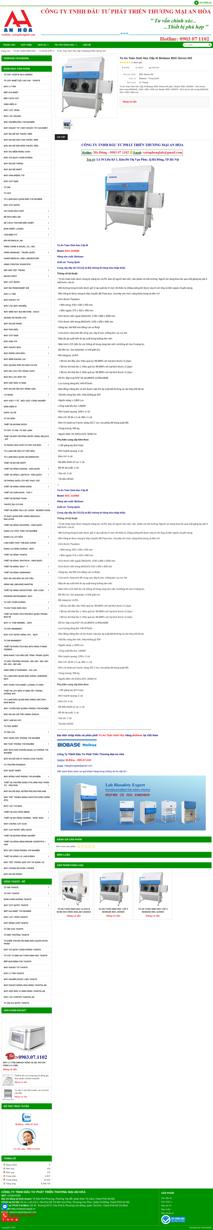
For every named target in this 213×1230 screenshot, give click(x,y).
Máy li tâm (166, 1209)
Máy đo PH (166, 1205)
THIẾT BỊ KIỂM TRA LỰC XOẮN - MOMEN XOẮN (27, 510)
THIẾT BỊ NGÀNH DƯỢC (15, 424)
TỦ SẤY (7, 193)
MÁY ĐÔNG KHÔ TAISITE (16, 923)
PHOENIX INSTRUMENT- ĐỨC (18, 596)
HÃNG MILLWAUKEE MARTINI (18, 584)
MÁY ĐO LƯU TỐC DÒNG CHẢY (19, 371)
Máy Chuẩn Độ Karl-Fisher (19, 868)
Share (126, 68)
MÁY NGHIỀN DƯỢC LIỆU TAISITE (20, 979)
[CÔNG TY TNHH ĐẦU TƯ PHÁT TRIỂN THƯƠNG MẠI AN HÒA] (106, 41)
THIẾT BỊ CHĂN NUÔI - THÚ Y (18, 492)
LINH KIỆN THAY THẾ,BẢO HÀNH (20, 543)
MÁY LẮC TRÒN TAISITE (16, 917)
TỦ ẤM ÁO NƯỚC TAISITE (16, 1003)
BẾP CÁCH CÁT (11, 98)
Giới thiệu (26, 45)
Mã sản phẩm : (130, 74)
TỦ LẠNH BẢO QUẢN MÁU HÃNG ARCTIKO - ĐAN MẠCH (25, 701)
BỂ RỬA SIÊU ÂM (12, 217)
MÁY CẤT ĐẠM (11, 181)
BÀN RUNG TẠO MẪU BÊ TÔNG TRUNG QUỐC (26, 655)
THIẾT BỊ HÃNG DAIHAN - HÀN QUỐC (22, 469)
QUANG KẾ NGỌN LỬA (15, 318)
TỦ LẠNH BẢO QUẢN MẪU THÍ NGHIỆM (23, 199)
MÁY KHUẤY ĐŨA (12, 347)
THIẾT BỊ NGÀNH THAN (15, 498)
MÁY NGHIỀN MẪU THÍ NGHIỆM (19, 122)
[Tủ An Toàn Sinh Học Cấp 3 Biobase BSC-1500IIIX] (113, 888)
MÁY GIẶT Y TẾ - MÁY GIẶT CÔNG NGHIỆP (25, 401)
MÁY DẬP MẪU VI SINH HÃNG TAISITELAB (24, 991)
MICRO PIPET (10, 276)
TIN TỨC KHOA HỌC (64, 45)
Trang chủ (9, 45)
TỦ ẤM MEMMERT (12, 640)
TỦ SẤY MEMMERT (13, 629)
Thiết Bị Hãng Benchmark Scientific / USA (25, 843)
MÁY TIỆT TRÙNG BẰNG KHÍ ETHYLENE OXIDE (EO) (27, 798)
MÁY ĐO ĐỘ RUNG (13, 323)
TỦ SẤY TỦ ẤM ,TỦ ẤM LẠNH (18, 430)
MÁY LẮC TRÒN (11, 110)
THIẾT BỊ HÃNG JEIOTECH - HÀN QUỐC (23, 560)
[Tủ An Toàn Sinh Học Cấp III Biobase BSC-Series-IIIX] (86, 87)
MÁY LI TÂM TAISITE (14, 973)
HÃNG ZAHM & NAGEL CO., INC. (19, 246)
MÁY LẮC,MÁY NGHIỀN (15, 306)
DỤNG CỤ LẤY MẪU (13, 537)
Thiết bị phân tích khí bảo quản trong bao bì (26, 615)
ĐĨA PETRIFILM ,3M (13, 240)
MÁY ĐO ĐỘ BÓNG (13, 874)
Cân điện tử (166, 1198)
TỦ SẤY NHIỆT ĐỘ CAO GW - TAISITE (22, 80)
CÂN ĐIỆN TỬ (10, 235)
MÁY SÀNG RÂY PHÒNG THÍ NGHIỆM (22, 738)
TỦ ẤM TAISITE (11, 887)
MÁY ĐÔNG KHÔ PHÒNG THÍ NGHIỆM (22, 776)
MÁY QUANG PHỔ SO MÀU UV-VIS (20, 365)
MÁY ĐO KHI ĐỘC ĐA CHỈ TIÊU (19, 578)
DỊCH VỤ (42, 45)
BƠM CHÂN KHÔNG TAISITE (17, 899)
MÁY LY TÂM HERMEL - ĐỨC (18, 623)
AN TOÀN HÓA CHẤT (14, 211)
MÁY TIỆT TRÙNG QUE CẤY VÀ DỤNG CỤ (24, 862)
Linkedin (155, 68)
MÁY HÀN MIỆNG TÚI (14, 175)
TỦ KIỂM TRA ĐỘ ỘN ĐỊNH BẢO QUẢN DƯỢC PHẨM (26, 942)
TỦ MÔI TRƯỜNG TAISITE (16, 935)
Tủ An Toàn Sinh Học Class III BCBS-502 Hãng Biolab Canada (74, 910)
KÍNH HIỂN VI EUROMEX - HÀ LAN (20, 670)
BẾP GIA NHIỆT (11, 92)
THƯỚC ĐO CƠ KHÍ (13, 504)
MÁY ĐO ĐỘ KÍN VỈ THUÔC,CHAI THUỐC (23, 759)
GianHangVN (206, 1228)
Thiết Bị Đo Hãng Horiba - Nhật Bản (23, 818)
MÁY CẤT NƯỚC (12, 205)
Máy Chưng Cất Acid (15, 824)
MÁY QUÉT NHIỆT (12, 770)
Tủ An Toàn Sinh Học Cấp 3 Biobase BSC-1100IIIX (153, 910)
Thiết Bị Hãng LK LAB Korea (19, 856)
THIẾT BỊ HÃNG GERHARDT (17, 572)
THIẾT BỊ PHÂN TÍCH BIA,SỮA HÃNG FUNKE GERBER (25, 648)
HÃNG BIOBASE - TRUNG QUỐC (19, 252)
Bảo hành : (132, 82)
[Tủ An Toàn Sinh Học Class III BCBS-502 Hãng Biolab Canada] (73, 888)
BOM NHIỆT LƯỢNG (14, 229)
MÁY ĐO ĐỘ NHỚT (13, 169)
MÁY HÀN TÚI (10, 341)
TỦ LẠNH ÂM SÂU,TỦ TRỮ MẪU (19, 451)
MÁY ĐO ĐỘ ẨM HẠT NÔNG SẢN (20, 389)
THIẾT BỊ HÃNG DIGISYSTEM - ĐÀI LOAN (24, 590)
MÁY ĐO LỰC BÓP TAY (15, 377)
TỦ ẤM (7, 187)
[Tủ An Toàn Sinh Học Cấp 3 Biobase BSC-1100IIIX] (152, 888)
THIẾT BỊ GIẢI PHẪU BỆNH (17, 812)
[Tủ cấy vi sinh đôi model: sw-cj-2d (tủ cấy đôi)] (8, 1099)
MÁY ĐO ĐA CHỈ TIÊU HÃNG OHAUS (21, 714)
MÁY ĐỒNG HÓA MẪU (14, 353)
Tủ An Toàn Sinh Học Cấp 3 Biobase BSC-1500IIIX (113, 910)
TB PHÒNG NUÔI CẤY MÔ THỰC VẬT (22, 481)
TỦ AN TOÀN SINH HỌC (15, 608)
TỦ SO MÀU (9, 418)
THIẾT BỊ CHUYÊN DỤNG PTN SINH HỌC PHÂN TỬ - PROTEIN (26, 784)
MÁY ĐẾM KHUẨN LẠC (15, 359)
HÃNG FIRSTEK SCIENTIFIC (17, 264)
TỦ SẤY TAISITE (11, 893)
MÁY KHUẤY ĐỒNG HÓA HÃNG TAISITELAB (25, 985)
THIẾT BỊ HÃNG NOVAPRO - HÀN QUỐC (23, 525)
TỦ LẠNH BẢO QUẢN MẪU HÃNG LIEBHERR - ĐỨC (26, 677)
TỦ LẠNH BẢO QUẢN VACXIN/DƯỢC (21, 457)
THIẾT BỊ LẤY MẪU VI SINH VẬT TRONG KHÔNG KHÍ (23, 692)
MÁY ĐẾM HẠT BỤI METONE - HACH (21, 312)
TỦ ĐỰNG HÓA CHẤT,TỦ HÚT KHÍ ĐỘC (22, 445)
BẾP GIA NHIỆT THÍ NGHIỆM (17, 911)
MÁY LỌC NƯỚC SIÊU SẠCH (18, 830)
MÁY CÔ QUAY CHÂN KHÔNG (18, 157)
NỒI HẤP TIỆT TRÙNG (14, 270)
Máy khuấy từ (167, 1213)
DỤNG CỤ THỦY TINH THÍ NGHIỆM (20, 531)
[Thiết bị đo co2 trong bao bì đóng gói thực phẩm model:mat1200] (8, 1085)
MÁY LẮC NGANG (12, 116)
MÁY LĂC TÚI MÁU (13, 806)
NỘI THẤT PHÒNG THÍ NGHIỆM (19, 744)
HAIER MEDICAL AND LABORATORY (21, 258)
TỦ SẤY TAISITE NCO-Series (18, 74)
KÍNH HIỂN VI (10, 104)
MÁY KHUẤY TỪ (12, 300)
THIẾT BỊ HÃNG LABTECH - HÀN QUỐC (23, 475)
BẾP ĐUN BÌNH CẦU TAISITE (17, 961)
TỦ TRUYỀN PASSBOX (15, 765)
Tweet (140, 68)
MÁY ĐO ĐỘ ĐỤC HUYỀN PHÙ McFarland (25, 791)
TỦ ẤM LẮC (9, 732)
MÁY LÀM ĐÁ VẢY (12, 720)
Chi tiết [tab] (61, 137)
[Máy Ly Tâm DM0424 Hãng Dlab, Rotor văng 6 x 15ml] (26, 1038)
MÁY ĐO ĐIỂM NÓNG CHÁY (17, 152)
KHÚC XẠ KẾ (10, 412)
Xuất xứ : (133, 78)
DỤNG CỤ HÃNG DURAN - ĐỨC (19, 549)
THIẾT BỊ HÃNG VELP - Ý (16, 566)
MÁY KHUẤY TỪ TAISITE (16, 967)
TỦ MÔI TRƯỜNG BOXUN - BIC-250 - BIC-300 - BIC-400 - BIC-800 (26, 662)
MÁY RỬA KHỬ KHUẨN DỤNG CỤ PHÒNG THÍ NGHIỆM (26, 751)
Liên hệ (87, 45)
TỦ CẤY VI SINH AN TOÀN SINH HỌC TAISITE (26, 955)
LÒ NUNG (8, 395)
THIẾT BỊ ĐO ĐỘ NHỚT (15, 463)
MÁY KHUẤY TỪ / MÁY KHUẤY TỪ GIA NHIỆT (26, 128)
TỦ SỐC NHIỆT (11, 726)
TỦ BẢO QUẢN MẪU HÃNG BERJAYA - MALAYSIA (22, 517)
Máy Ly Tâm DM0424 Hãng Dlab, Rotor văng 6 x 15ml (24, 1064)
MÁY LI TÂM (10, 86)
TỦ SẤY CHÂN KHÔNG (15, 602)
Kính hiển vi (166, 1202)
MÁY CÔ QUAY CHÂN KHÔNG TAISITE (22, 949)
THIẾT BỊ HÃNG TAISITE (15, 555)
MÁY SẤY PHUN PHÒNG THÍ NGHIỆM (22, 850)
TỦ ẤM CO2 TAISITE (13, 929)
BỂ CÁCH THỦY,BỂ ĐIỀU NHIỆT (19, 223)
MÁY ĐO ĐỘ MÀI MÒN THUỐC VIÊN (21, 146)
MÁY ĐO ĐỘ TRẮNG (13, 163)
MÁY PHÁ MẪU (11, 329)
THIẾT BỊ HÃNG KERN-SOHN (18, 486)
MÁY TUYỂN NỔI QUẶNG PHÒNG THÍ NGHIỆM (26, 708)
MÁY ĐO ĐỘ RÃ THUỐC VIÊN (18, 134)
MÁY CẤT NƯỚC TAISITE (16, 905)
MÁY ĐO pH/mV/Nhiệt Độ (16, 288)
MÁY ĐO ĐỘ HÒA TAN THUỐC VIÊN (21, 140)
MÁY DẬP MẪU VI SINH (15, 383)
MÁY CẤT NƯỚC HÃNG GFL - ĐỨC (21, 635)
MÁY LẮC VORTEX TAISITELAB (19, 997)
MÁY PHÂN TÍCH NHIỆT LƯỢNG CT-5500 (23, 685)
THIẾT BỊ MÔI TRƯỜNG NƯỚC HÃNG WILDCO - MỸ (26, 437)
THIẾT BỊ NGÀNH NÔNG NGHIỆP (19, 836)
